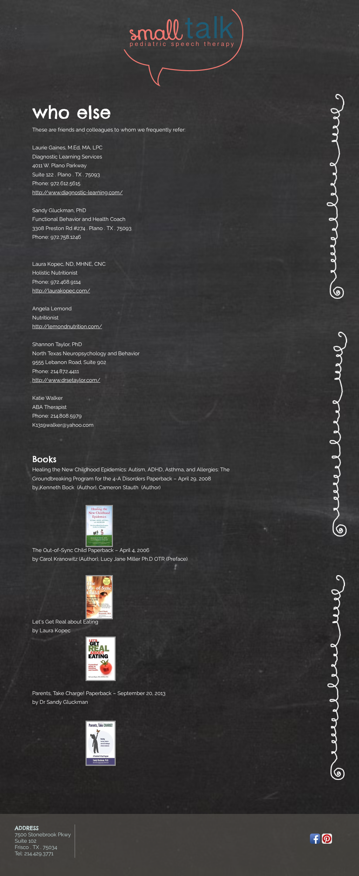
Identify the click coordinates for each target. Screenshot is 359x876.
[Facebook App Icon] (315, 839)
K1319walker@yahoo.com (63, 425)
